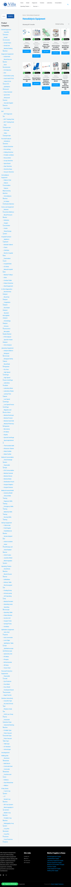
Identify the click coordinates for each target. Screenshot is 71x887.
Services (35, 6)
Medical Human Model (7, 490)
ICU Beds (6, 266)
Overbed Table (8, 280)
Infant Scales (7, 555)
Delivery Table (7, 582)
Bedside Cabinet (8, 244)
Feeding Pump (8, 590)
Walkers (6, 785)
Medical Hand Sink (9, 421)
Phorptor (6, 659)
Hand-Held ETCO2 (9, 78)
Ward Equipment (8, 286)
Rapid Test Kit (7, 695)
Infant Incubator (8, 541)
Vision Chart (7, 668)
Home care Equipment (7, 207)
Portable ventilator (9, 155)
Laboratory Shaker (9, 391)
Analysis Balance (8, 350)
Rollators (6, 780)
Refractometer (8, 662)
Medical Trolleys (8, 274)
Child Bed (6, 250)
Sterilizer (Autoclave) (7, 698)
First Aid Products (6, 138)
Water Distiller (7, 451)
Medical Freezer (8, 418)
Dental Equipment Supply (54, 856)
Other (5, 277)
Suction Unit (7, 618)
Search (10, 16)
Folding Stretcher (8, 152)
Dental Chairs (7, 43)
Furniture (42, 2)
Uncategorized (5, 752)
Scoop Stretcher (8, 160)
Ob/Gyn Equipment (6, 522)
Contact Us (26, 856)
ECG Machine (7, 70)
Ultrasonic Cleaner (9, 448)
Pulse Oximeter (8, 92)
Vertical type (7, 749)
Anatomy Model (8, 493)
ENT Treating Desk (9, 122)
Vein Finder (7, 108)
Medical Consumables (7, 457)
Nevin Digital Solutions (57, 884)
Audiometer (7, 56)
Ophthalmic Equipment (7, 629)
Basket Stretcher (8, 146)
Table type (6, 743)
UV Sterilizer (7, 746)
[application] (29, 6)
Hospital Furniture (6, 236)
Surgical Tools (8, 621)
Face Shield (7, 687)
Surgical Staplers (8, 484)
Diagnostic (34, 2)
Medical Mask (7, 479)
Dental (27, 2)
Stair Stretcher (8, 166)
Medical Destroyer (9, 415)
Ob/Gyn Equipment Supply (54, 862)
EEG (5, 73)
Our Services (27, 860)
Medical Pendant (8, 601)
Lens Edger (7, 640)
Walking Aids (4, 755)
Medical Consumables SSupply (55, 864)
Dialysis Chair (7, 180)
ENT (2, 111)
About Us (26, 858)
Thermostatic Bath (9, 445)
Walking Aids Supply (52, 870)
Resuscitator (7, 158)
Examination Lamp (9, 75)
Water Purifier (7, 454)
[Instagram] (6, 875)
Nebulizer (6, 220)
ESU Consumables (9, 470)
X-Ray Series (4, 788)
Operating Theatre (24, 6)
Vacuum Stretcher (9, 172)
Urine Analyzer (8, 345)
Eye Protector (7, 681)
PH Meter (6, 432)
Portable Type (7, 730)
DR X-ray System (8, 804)
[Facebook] (3, 875)
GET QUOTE (26, 51)
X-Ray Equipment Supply (54, 868)
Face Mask (7, 684)
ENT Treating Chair (9, 119)
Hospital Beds (8, 263)
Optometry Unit (8, 654)
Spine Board (7, 163)
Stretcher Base (8, 169)
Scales (6, 228)
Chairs (5, 247)
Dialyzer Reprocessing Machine (6, 190)
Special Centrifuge (9, 437)
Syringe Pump (8, 623)
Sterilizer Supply (51, 866)
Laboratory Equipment (7, 348)
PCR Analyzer (7, 337)
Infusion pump (8, 593)
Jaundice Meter (8, 558)
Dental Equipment (6, 29)
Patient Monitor (8, 615)
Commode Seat (8, 766)
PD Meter (6, 656)
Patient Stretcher (8, 283)
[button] (9, 884)
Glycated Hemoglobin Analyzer (6, 315)
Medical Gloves (8, 476)
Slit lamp (6, 665)
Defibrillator (7, 579)
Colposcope (7, 525)
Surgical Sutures (8, 487)
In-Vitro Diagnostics (6, 289)
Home (21, 2)
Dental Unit (7, 45)
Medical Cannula (8, 473)
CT (4, 796)
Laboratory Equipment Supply (55, 860)
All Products (27, 862)
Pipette (6, 434)
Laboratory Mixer (8, 388)
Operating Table (8, 612)
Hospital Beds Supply (53, 858)
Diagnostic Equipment (7, 54)
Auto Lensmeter (8, 637)
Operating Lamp (8, 604)
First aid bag (7, 149)
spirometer (7, 95)
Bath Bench (7, 763)
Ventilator (6, 626)
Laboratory (49, 2)
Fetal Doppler (7, 528)
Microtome (7, 429)
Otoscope (6, 130)
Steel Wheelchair (8, 782)
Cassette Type (8, 701)
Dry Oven (6, 369)
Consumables (58, 2)
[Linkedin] (0, 875)
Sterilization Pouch (9, 481)
